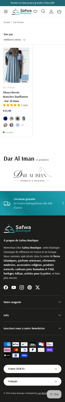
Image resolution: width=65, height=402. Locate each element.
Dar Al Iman (18, 22)
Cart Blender (43, 393)
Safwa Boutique (18, 393)
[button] (59, 11)
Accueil (7, 22)
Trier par (8, 34)
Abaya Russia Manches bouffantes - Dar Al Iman (15, 96)
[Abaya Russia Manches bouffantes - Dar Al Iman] (16, 65)
